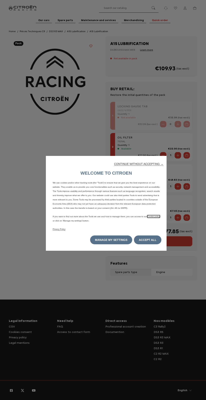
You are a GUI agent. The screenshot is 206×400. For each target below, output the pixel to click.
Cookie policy (153, 216)
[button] (138, 164)
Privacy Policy (59, 229)
